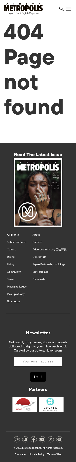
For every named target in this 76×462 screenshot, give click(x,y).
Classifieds (39, 279)
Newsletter (13, 301)
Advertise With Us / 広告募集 (50, 249)
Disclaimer (20, 454)
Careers (37, 242)
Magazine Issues (17, 286)
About (36, 234)
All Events (13, 234)
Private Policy (36, 454)
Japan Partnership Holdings (49, 264)
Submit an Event (17, 242)
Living (10, 264)
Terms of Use (54, 454)
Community (14, 272)
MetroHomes (40, 272)
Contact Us (39, 257)
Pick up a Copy (16, 294)
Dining (11, 257)
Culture (11, 249)
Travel (10, 279)
